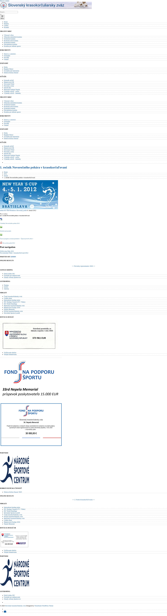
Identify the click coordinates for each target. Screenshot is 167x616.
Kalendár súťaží (9, 80)
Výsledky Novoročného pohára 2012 (10, 223)
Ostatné (6, 59)
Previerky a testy (9, 86)
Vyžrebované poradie (5, 231)
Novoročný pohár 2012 (9, 243)
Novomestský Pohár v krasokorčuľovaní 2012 (14, 253)
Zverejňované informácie (11, 71)
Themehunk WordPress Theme (43, 606)
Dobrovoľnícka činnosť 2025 (13, 492)
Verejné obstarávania (10, 354)
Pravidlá (6, 57)
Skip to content (4, 1)
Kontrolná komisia (9, 42)
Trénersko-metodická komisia (13, 37)
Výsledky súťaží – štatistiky (12, 93)
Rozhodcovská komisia (11, 40)
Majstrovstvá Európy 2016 (12, 307)
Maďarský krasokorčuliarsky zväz (14, 305)
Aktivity (6, 289)
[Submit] (1, 14)
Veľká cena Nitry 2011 (7, 251)
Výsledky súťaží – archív (11, 91)
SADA (6, 287)
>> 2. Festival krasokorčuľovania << (83, 500)
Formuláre (7, 56)
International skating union (12, 300)
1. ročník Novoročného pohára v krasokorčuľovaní (33, 167)
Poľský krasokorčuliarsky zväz (13, 311)
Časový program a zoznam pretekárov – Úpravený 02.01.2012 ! (16, 238)
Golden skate (8, 298)
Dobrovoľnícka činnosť (11, 72)
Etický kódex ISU (9, 273)
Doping (6, 285)
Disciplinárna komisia (10, 44)
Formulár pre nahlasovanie (12, 275)
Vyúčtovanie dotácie (10, 352)
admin (2, 210)
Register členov (8, 69)
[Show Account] (5, 612)
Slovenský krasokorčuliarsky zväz (15, 606)
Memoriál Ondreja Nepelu (12, 89)
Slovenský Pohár (9, 84)
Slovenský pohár (22, 210)
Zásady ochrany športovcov (12, 277)
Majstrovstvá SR (9, 82)
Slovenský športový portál (12, 313)
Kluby (6, 67)
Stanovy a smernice (10, 54)
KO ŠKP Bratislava (10, 210)
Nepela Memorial (9, 309)
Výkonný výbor (9, 35)
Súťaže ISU (7, 88)
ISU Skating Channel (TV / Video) (14, 302)
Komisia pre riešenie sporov (12, 46)
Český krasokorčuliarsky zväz (13, 296)
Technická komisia (9, 39)
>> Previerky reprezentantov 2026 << (83, 266)
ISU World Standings (10, 304)
